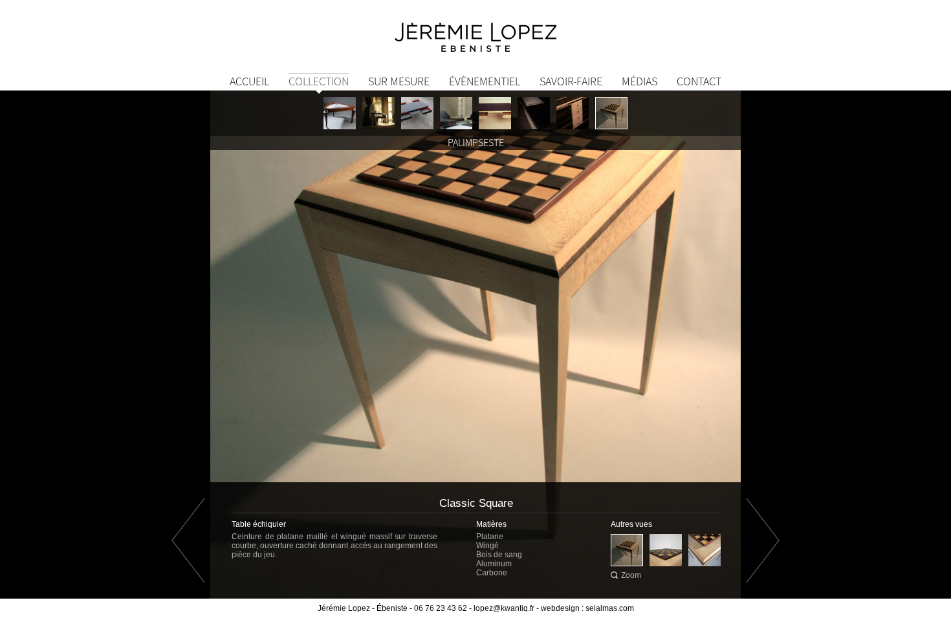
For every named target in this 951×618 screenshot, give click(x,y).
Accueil (249, 81)
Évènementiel (484, 81)
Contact (699, 81)
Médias (639, 81)
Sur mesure (399, 81)
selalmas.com (609, 608)
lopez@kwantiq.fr (504, 608)
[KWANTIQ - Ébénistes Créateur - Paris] (475, 35)
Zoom (631, 575)
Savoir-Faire (571, 81)
